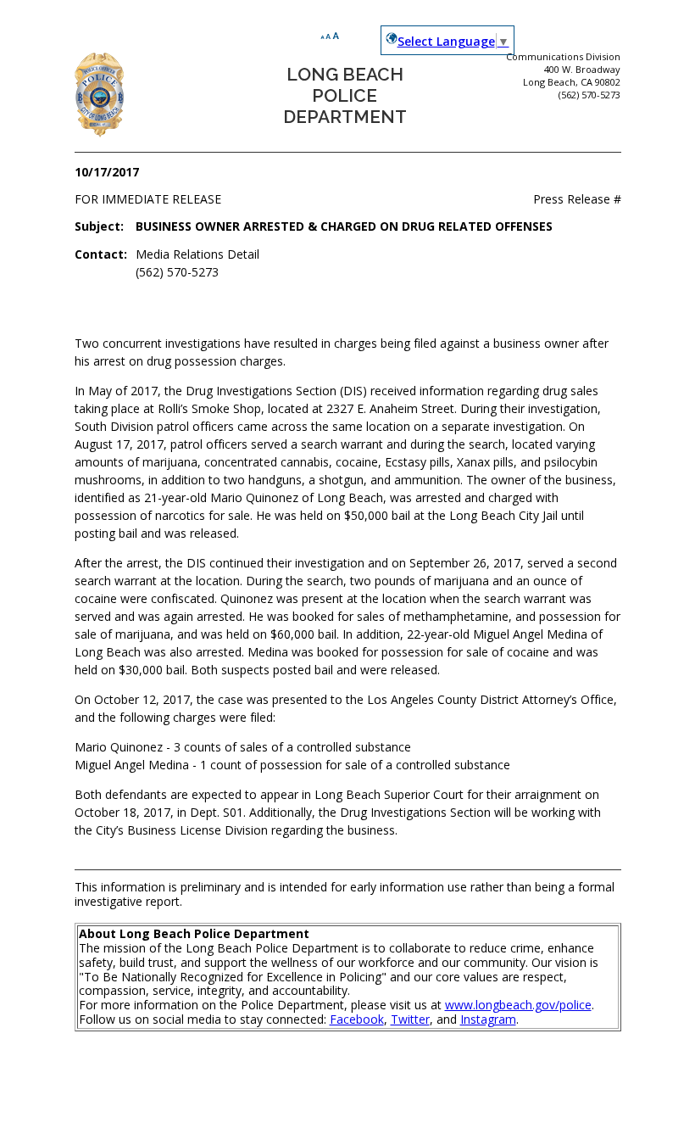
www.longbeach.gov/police (518, 1005)
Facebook (357, 1019)
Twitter (410, 1019)
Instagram (488, 1019)
